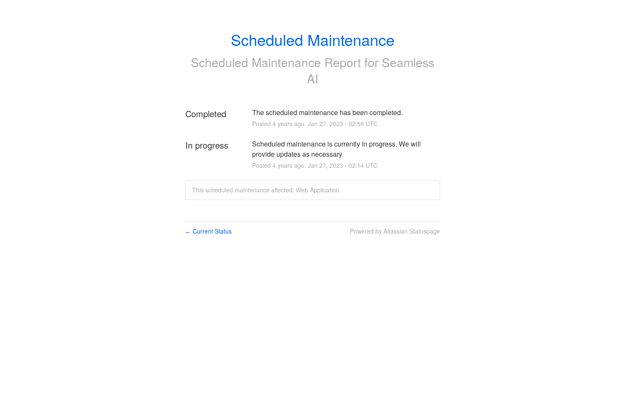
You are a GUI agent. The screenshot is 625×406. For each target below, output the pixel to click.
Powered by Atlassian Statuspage (395, 231)
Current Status (208, 231)
